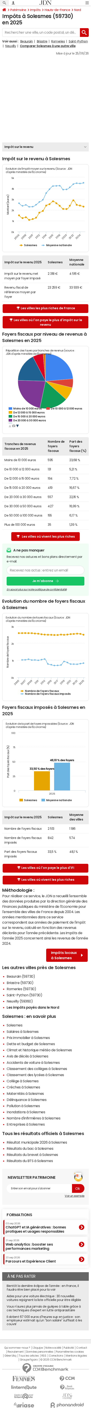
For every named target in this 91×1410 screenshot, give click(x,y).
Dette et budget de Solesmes (31, 1044)
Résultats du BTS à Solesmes (30, 1161)
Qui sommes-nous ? (17, 1347)
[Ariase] (24, 1405)
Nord (77, 9)
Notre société (53, 1347)
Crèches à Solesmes (23, 1087)
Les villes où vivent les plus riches (48, 536)
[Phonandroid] (67, 1405)
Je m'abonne (42, 580)
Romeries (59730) (21, 989)
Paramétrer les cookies (70, 1351)
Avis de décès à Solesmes (27, 1056)
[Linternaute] (24, 1387)
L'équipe (38, 1347)
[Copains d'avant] (24, 1396)
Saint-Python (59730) (24, 995)
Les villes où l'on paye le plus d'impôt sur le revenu (48, 322)
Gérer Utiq (10, 1355)
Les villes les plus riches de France (48, 308)
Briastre (42, 41)
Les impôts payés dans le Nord (33, 1007)
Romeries (58, 41)
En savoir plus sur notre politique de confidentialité (37, 589)
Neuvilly (10, 45)
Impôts (35, 9)
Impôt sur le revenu (18, 146)
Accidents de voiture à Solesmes (33, 1062)
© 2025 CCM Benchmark (55, 1359)
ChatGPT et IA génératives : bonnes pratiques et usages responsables (36, 1227)
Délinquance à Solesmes (26, 1099)
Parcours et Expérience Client (31, 1259)
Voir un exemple (74, 1196)
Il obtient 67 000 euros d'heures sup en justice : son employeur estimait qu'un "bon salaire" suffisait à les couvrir (44, 1320)
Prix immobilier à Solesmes (28, 1037)
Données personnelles (39, 1351)
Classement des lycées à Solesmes (35, 1075)
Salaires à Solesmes (23, 1031)
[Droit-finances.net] (67, 1387)
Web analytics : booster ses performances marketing (29, 1244)
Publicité (69, 1347)
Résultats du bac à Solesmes (30, 1148)
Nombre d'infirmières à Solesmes (33, 1118)
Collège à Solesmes (22, 1081)
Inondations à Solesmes (26, 1112)
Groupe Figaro (29, 1359)
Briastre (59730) (20, 982)
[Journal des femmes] (24, 1378)
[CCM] (67, 1378)
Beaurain (26, 41)
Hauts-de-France (57, 9)
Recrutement (16, 1351)
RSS (43, 1355)
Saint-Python (78, 41)
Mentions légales (76, 1355)
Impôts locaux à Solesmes (64, 955)
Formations (19, 1215)
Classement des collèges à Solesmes (37, 1068)
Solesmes (14, 1025)
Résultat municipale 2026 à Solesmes (37, 1142)
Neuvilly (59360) (20, 1001)
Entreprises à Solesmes (26, 1124)
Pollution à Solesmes (23, 1106)
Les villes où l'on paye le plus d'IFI (47, 867)
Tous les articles (29, 1355)
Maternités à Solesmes (25, 1093)
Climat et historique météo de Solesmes (39, 1050)
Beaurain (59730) (21, 976)
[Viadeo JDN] (67, 1396)
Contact (81, 1347)
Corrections (56, 1355)
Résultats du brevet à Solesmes (32, 1154)
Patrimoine (18, 9)
